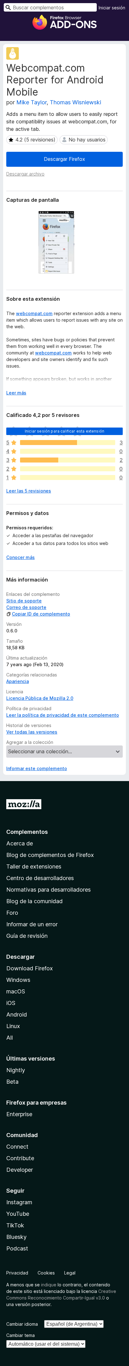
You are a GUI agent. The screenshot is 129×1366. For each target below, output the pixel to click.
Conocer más (20, 557)
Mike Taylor (31, 102)
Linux (13, 1026)
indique (48, 1284)
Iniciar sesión (112, 7)
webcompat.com (34, 313)
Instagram (19, 1202)
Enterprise (19, 1114)
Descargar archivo (25, 173)
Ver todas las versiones (31, 732)
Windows (18, 980)
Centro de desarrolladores (40, 878)
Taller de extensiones (33, 866)
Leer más (16, 392)
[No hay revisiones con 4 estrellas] (67, 451)
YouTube (17, 1213)
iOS (10, 1003)
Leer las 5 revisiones (28, 490)
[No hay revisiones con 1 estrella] (67, 477)
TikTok (15, 1225)
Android (16, 1014)
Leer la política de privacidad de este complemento (62, 715)
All (9, 1037)
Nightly (15, 1070)
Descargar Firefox (64, 159)
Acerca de (19, 843)
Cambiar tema (20, 1335)
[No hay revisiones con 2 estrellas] (67, 468)
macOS (15, 991)
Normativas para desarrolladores (48, 889)
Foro (12, 912)
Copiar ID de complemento (41, 613)
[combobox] (50, 7)
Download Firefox (29, 968)
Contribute (20, 1158)
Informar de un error (32, 924)
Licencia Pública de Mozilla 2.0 (39, 698)
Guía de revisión (27, 936)
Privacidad (17, 1272)
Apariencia (17, 681)
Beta (12, 1081)
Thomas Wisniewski (75, 102)
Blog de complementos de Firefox (50, 855)
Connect (17, 1146)
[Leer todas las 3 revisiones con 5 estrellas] (67, 442)
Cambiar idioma (22, 1324)
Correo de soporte (26, 607)
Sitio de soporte (24, 600)
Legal (69, 1272)
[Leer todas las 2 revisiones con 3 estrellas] (67, 460)
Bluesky (16, 1237)
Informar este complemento (36, 768)
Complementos (27, 832)
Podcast (17, 1248)
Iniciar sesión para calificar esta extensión (64, 431)
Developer (19, 1169)
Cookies (46, 1272)
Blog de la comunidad (34, 901)
